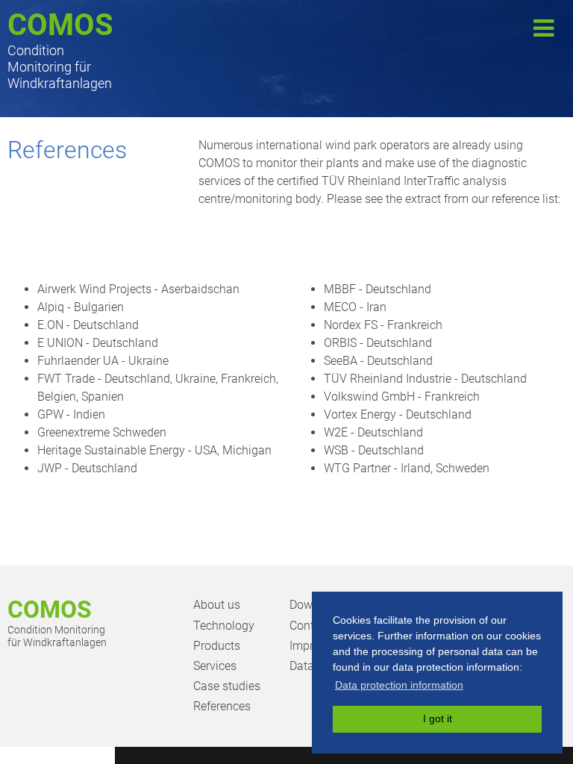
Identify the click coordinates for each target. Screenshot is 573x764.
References (222, 706)
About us (216, 605)
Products (216, 646)
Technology (223, 626)
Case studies (226, 686)
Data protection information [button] (399, 685)
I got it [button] (437, 718)
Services (215, 666)
